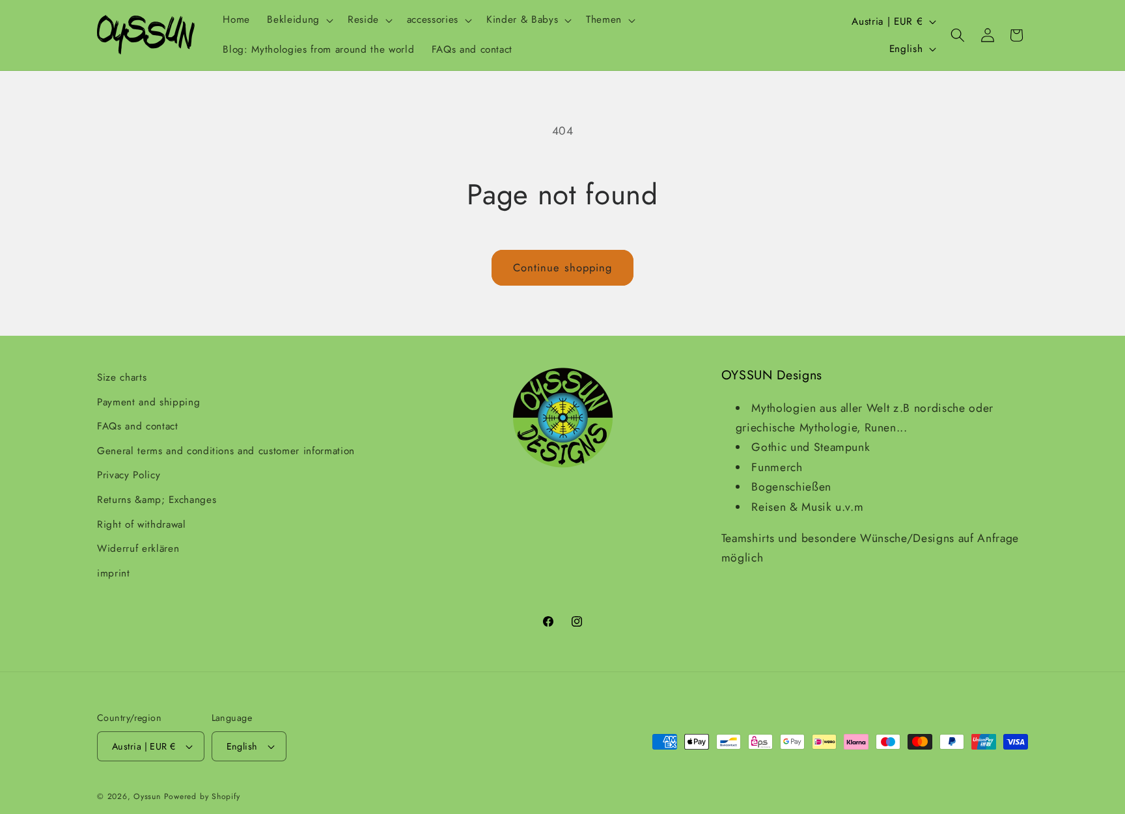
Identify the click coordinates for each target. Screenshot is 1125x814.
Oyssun (147, 796)
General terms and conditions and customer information (226, 451)
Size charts (121, 377)
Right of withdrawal (141, 524)
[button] (298, 20)
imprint (113, 573)
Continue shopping (563, 267)
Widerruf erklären (138, 548)
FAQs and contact (137, 426)
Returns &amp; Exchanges (156, 500)
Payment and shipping (148, 402)
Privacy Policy (128, 475)
